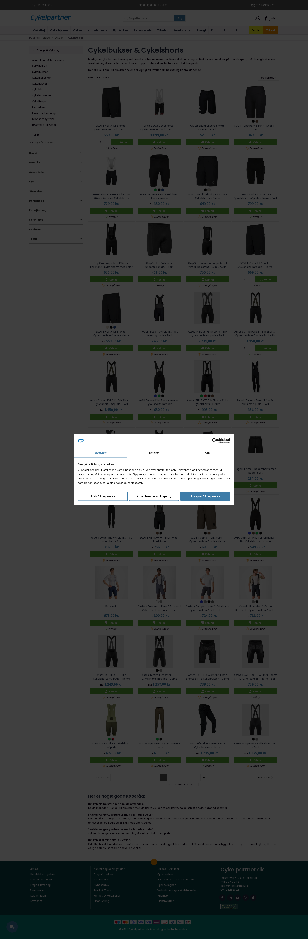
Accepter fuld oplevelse (205, 496)
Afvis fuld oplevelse (103, 496)
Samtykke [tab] (100, 452)
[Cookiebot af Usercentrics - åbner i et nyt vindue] (214, 440)
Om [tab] (207, 452)
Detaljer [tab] (154, 452)
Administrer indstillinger (152, 496)
